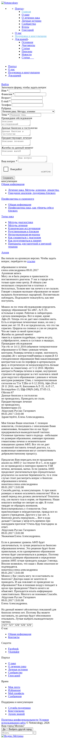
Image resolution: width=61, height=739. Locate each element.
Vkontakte (13, 651)
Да (4, 729)
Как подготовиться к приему (25, 240)
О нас (18, 33)
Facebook (13, 648)
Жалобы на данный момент (17, 147)
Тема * (5, 114)
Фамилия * (8, 94)
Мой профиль (16, 693)
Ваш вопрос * (9, 161)
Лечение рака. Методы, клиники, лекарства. (33, 190)
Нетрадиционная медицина (24, 234)
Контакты (13, 637)
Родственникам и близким (23, 231)
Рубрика (6, 108)
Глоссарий (28, 30)
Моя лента (14, 687)
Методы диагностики (20, 222)
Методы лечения (17, 225)
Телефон (6, 104)
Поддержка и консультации (31, 36)
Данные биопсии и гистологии (19, 128)
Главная (26, 11)
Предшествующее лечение (16, 137)
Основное (27, 42)
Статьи (26, 48)
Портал (19, 8)
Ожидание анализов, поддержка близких (32, 193)
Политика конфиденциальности (19, 719)
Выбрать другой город (20, 729)
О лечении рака (31, 17)
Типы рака (7, 216)
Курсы (25, 26)
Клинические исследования (24, 228)
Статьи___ (28, 57)
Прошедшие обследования (16, 118)
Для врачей (21, 39)
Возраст (6, 97)
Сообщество (29, 23)
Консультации (16, 710)
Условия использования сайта (25, 721)
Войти (5, 84)
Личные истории (31, 20)
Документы (28, 45)
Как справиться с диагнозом (24, 237)
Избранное (14, 690)
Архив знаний (16, 714)
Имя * (5, 90)
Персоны (27, 51)
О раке (25, 14)
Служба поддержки (19, 707)
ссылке (31, 261)
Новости (27, 54)
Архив (5, 252)
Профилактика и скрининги (17, 198)
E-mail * (6, 101)
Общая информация (12, 184)
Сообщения (15, 696)
